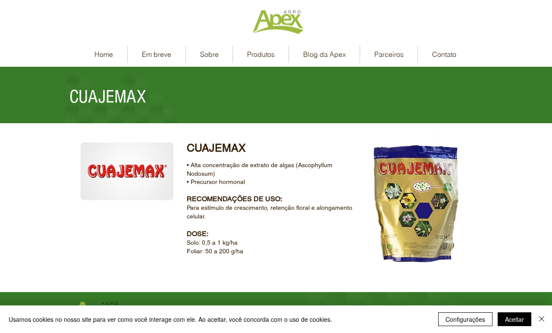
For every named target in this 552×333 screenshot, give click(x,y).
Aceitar (514, 319)
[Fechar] (541, 319)
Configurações (465, 319)
